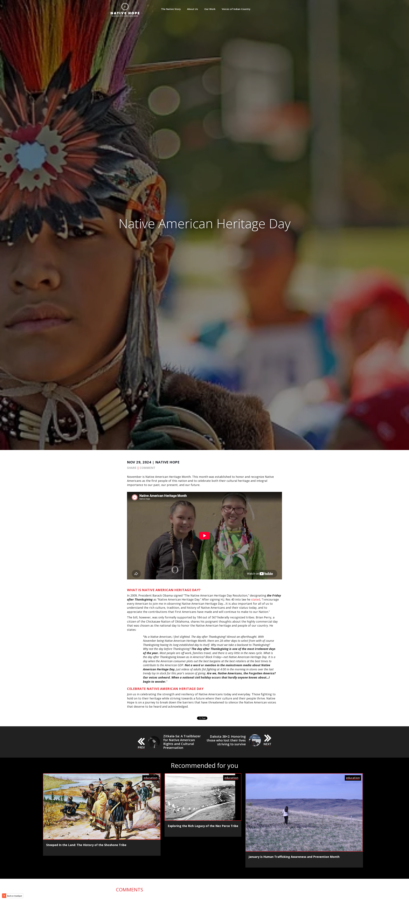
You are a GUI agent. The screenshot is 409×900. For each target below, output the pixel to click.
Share (131, 468)
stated (255, 599)
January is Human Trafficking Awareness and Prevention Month (294, 857)
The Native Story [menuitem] (171, 9)
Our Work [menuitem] (209, 9)
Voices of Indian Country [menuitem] (236, 9)
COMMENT (147, 468)
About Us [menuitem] (192, 9)
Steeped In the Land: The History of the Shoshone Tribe (86, 845)
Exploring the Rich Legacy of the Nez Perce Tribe (203, 826)
